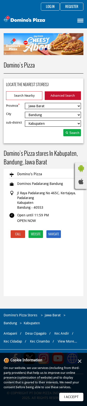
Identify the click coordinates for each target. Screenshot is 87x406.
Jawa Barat (53, 315)
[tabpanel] (43, 44)
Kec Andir (61, 333)
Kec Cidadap (13, 341)
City (8, 114)
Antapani (10, 333)
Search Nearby (24, 95)
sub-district (14, 122)
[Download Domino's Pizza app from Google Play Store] (81, 173)
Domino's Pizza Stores (21, 315)
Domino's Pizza (29, 174)
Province (13, 105)
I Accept (71, 397)
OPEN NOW (26, 221)
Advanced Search (63, 95)
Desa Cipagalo (35, 333)
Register (71, 7)
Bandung (10, 323)
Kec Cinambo (40, 341)
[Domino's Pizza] (24, 19)
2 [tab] (46, 49)
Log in (50, 7)
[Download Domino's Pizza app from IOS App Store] (81, 183)
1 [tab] (41, 49)
